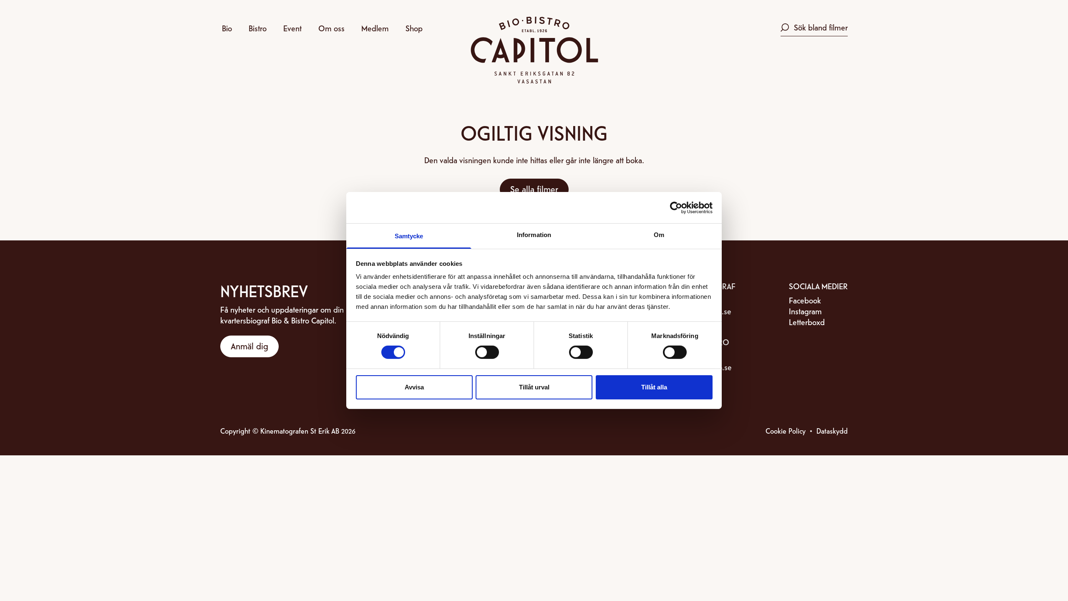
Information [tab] (534, 234)
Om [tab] (659, 234)
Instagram (805, 311)
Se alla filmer (534, 188)
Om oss (331, 28)
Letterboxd (807, 321)
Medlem (375, 28)
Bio (227, 28)
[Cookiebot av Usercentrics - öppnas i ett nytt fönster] (676, 207)
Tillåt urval (534, 387)
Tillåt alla (654, 387)
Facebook (805, 300)
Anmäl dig (249, 345)
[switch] (487, 352)
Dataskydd (832, 430)
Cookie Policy (786, 430)
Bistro (258, 28)
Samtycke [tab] (409, 236)
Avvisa (414, 387)
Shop (414, 28)
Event (292, 28)
